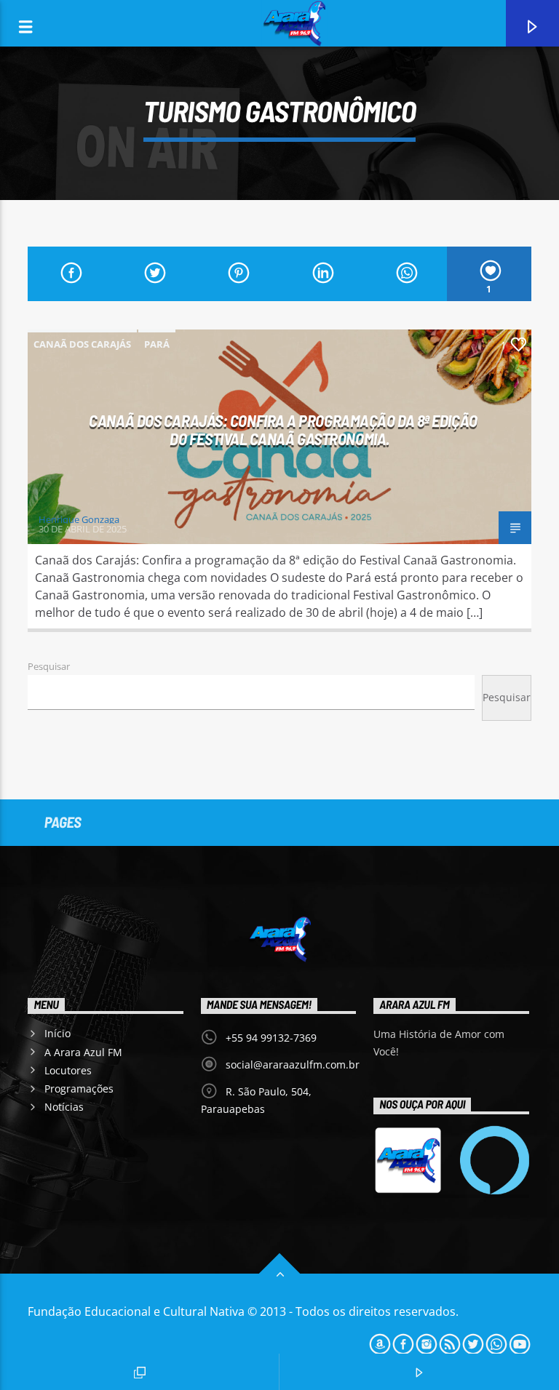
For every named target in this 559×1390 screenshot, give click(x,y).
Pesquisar (49, 666)
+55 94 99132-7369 (271, 1038)
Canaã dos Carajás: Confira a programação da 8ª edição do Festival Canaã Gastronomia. (283, 429)
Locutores (68, 1070)
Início (57, 1033)
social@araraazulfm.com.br (293, 1064)
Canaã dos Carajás (82, 344)
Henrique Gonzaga (79, 519)
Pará (157, 344)
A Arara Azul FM (83, 1052)
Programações (79, 1088)
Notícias (64, 1107)
